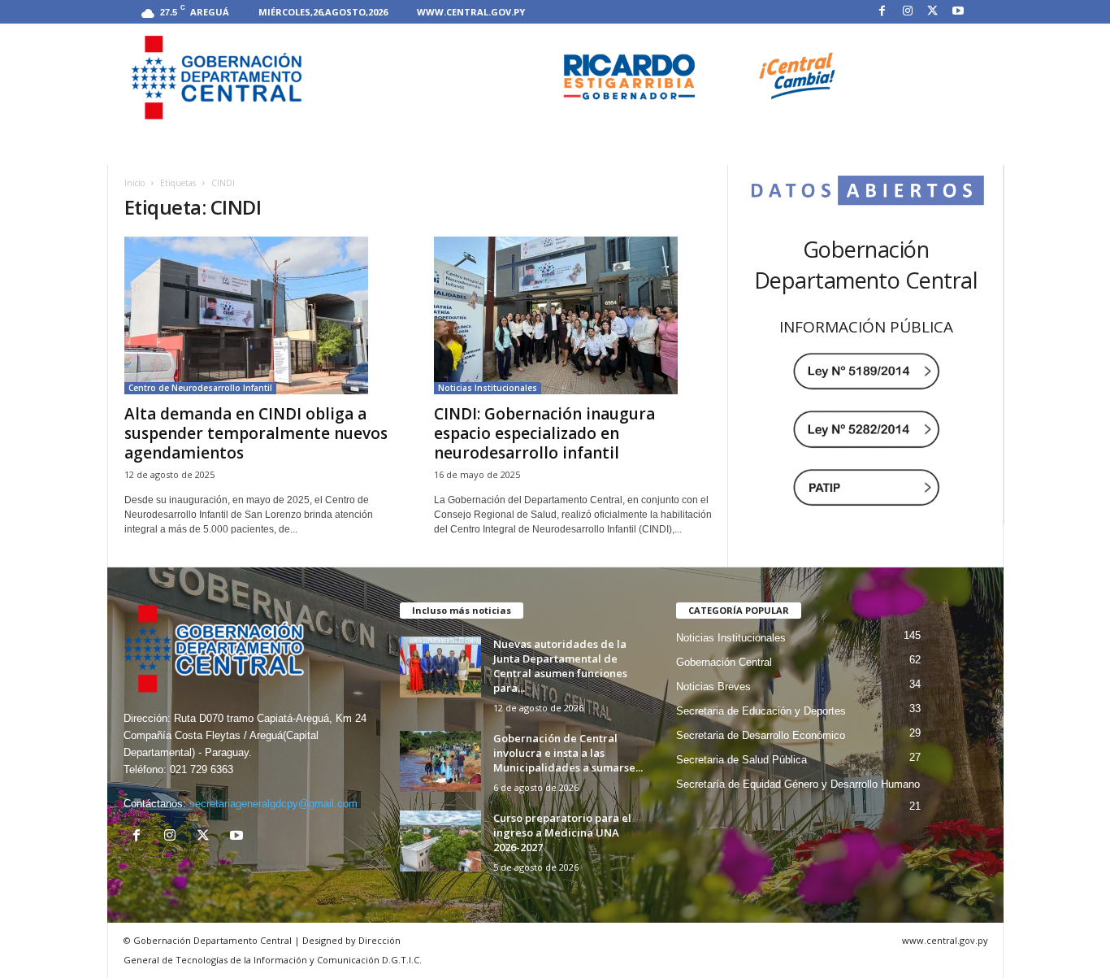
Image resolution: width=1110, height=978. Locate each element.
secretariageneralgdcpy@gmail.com (273, 804)
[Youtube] (958, 12)
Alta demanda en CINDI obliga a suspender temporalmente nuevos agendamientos (256, 433)
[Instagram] (907, 12)
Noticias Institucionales (487, 387)
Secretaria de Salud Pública (741, 760)
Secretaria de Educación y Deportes (761, 711)
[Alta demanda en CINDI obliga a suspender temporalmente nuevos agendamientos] (262, 315)
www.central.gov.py (471, 12)
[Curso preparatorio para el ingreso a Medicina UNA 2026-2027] (440, 841)
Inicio (134, 183)
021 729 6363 (201, 769)
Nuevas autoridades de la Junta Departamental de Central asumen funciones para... (560, 666)
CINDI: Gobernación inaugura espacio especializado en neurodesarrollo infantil (544, 433)
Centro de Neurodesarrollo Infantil (200, 387)
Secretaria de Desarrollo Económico (760, 735)
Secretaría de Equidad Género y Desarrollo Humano (798, 784)
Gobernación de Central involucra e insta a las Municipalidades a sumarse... (568, 753)
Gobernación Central (724, 662)
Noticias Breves (713, 686)
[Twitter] (933, 12)
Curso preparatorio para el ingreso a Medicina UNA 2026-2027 (562, 832)
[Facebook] (882, 12)
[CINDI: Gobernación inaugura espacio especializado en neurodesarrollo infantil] (573, 315)
